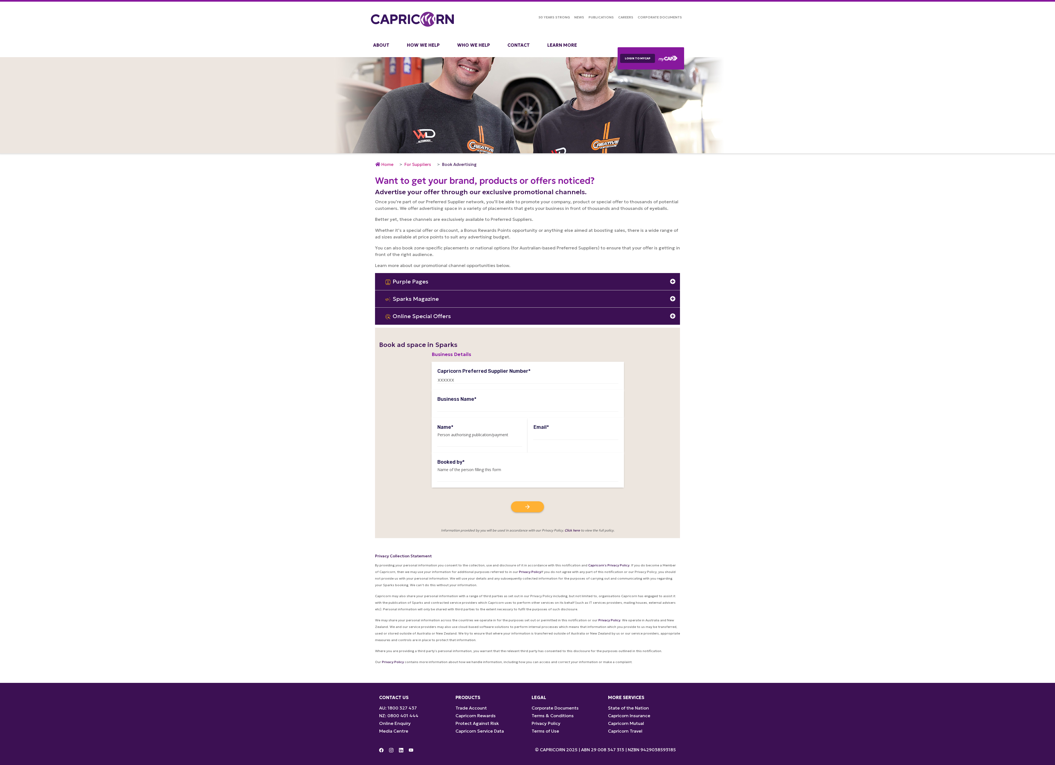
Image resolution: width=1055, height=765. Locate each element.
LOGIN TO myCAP (637, 58)
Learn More (562, 45)
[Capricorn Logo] (412, 19)
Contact (518, 45)
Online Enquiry (395, 723)
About (381, 45)
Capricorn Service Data (480, 731)
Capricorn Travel (625, 731)
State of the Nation (628, 708)
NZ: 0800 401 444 (398, 715)
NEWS (579, 17)
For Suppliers (417, 164)
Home (387, 164)
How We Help (423, 45)
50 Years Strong (554, 17)
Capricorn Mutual (626, 723)
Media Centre (393, 731)
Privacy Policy (530, 572)
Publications (601, 17)
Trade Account (471, 708)
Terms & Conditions (553, 715)
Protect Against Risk (477, 723)
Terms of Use (545, 731)
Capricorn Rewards (476, 715)
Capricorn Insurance (629, 715)
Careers (625, 17)
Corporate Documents (660, 17)
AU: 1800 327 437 (398, 708)
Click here (572, 530)
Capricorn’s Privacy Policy (608, 565)
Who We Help (473, 45)
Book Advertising (459, 164)
